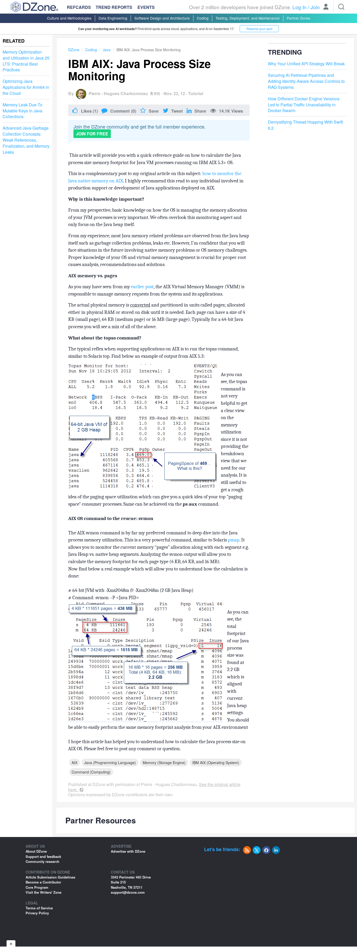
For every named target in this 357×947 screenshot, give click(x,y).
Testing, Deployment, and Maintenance (248, 18)
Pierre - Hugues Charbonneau (118, 93)
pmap (233, 540)
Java (107, 49)
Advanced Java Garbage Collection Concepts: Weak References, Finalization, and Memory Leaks (26, 140)
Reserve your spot (259, 28)
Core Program (37, 887)
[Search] (341, 7)
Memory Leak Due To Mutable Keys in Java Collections (22, 111)
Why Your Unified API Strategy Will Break (306, 64)
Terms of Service (39, 907)
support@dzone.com (128, 892)
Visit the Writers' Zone (43, 892)
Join (315, 6)
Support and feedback (43, 856)
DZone (73, 49)
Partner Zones (298, 18)
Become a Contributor (43, 882)
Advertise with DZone (128, 851)
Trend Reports (114, 7)
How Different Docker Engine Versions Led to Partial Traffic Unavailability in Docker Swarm (303, 105)
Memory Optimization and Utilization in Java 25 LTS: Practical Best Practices (26, 61)
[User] (326, 7)
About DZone (36, 851)
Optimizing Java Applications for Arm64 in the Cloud (26, 87)
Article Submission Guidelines (50, 877)
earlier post (142, 287)
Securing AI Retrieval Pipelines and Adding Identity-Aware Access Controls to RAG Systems (306, 81)
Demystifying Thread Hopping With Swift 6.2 (305, 125)
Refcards (79, 7)
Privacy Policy (37, 912)
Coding (203, 18)
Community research (42, 861)
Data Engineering (113, 18)
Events (146, 7)
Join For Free (92, 134)
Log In (299, 6)
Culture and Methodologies (69, 18)
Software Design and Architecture (162, 18)
